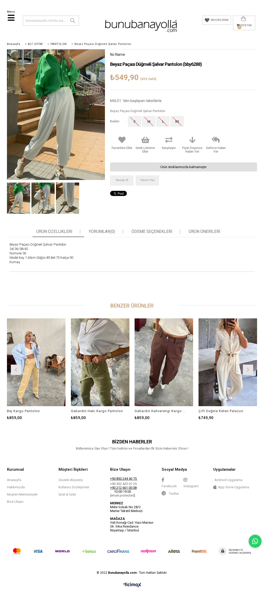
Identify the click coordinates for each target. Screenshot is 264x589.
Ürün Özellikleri (54, 231)
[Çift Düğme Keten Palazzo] (228, 362)
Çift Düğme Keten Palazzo (221, 411)
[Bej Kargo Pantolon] (36, 362)
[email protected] (122, 495)
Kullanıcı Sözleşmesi (74, 487)
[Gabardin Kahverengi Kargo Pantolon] (164, 362)
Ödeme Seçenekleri (151, 231)
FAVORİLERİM (219, 20)
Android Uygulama (228, 480)
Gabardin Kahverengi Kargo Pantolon (161, 411)
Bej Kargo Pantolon (23, 411)
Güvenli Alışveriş (71, 480)
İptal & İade (67, 494)
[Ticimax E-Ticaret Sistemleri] (132, 585)
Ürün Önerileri (204, 231)
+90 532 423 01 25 (123, 484)
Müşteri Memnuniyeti (22, 494)
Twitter (173, 494)
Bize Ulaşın (15, 502)
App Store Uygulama (233, 487)
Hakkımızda (16, 487)
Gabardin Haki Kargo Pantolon (97, 411)
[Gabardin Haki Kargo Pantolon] (100, 362)
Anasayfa (14, 480)
